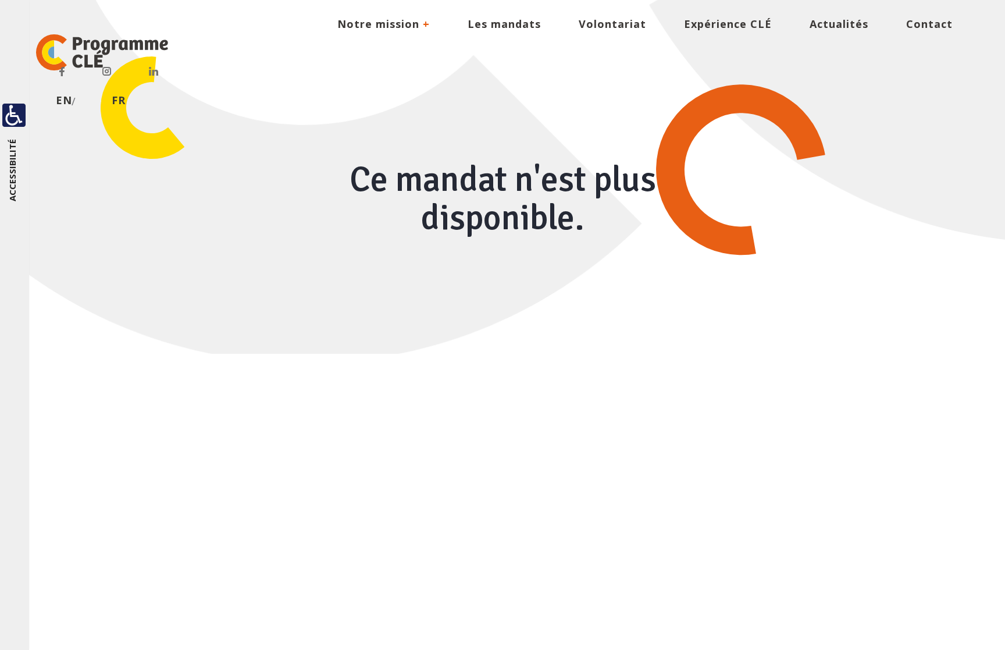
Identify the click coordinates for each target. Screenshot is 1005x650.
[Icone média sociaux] (62, 70)
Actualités (839, 24)
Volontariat (612, 24)
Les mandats (504, 24)
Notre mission (383, 24)
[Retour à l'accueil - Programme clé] (94, 52)
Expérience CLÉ (728, 24)
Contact (929, 24)
